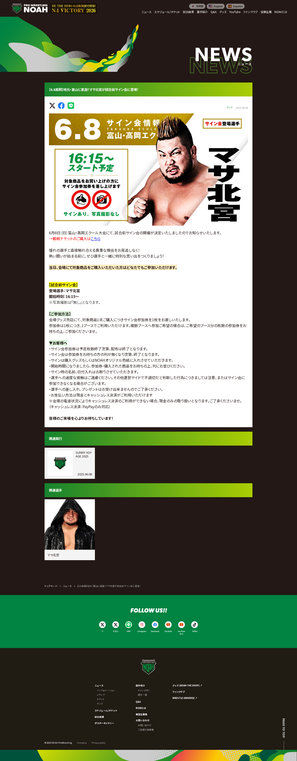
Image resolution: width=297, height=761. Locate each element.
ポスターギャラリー (104, 723)
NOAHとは (141, 708)
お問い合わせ (142, 720)
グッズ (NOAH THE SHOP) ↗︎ (187, 685)
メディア (101, 694)
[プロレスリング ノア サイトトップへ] (30, 8)
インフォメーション (106, 690)
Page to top (284, 728)
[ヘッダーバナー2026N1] (73, 8)
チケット (101, 699)
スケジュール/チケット (106, 710)
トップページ (51, 586)
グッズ (100, 703)
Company (82, 742)
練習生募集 (141, 714)
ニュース (67, 586)
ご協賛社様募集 (146, 729)
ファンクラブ (178, 691)
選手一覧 (142, 694)
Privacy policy (99, 742)
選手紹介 (140, 685)
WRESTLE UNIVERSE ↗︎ (184, 698)
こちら (95, 238)
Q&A (138, 701)
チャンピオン (144, 690)
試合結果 (99, 716)
